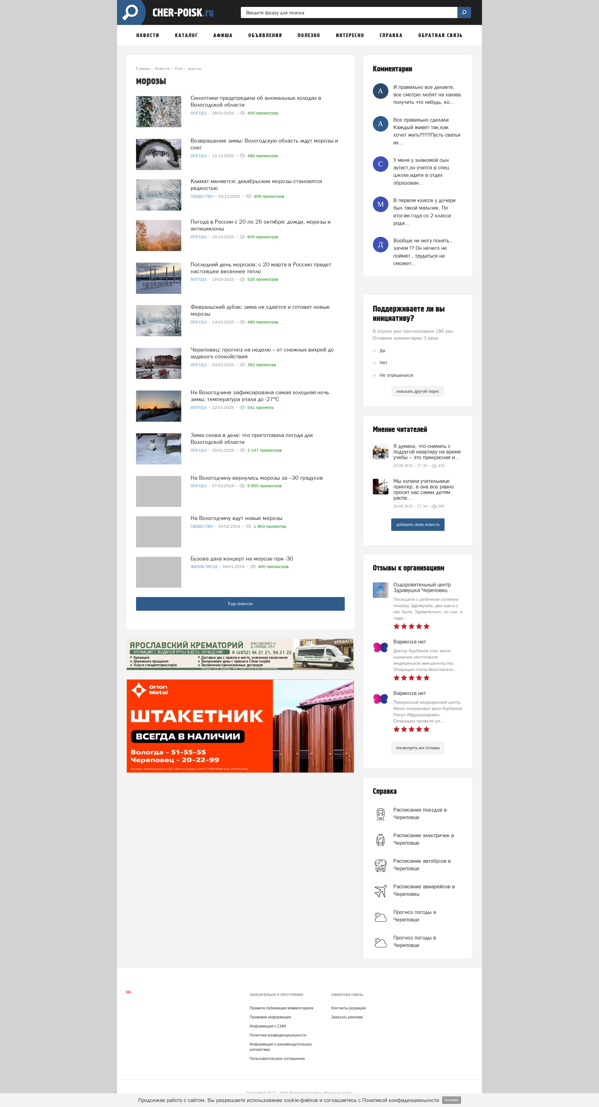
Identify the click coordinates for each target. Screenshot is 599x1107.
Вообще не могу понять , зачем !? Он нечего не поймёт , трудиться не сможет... (422, 251)
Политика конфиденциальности (278, 1035)
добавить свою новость (418, 524)
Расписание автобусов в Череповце (422, 865)
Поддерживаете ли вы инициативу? (409, 313)
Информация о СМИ (268, 1026)
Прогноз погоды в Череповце (414, 916)
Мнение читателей (400, 429)
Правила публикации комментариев (281, 1008)
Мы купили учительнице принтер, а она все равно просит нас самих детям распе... (423, 489)
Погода (199, 113)
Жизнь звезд (204, 566)
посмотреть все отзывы (418, 747)
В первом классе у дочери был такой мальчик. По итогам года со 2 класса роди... (424, 211)
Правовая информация (270, 1017)
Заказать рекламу (347, 1017)
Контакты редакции (348, 1008)
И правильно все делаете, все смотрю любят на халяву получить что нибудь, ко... (427, 94)
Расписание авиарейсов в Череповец (424, 890)
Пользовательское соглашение (277, 1058)
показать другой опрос (418, 391)
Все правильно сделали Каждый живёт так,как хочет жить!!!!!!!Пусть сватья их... (426, 131)
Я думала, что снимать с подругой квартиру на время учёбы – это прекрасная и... (427, 451)
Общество (202, 196)
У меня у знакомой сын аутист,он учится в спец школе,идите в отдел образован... (421, 171)
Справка (385, 791)
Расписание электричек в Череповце (423, 839)
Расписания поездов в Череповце (420, 813)
